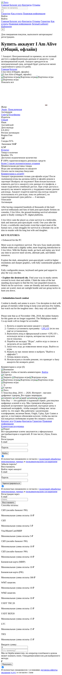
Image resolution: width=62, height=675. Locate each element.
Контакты (27, 5)
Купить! (5, 150)
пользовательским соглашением (41, 461)
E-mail (4, 442)
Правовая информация (34, 13)
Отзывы (36, 5)
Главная (5, 5)
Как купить (16, 13)
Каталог (13, 69)
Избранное (6, 26)
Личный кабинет (40, 24)
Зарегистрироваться (11, 483)
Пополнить (7, 664)
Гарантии (6, 13)
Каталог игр (15, 5)
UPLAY (45, 328)
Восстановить (8, 502)
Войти (45, 372)
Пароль (4, 447)
